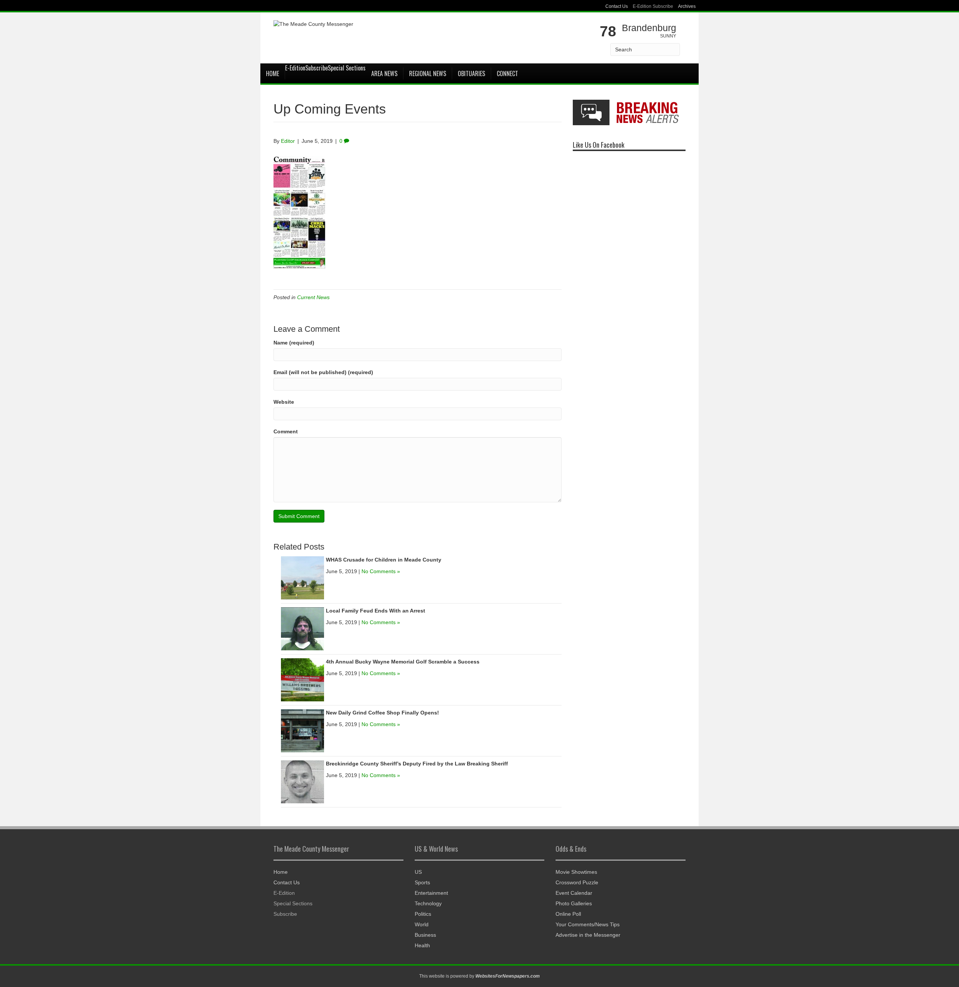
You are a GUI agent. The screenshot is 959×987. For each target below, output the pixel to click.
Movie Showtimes (576, 872)
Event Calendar (574, 893)
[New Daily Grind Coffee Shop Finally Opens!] (302, 731)
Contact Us (616, 6)
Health (422, 945)
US (418, 872)
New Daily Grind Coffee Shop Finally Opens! (382, 713)
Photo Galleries (574, 903)
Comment (285, 431)
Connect (507, 73)
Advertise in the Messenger (588, 935)
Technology (428, 903)
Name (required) (293, 343)
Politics (423, 914)
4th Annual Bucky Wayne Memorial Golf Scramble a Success (403, 662)
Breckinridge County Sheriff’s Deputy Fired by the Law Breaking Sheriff (417, 764)
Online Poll (568, 914)
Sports (422, 882)
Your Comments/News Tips (588, 924)
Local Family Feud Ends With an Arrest (375, 611)
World (422, 924)
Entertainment (431, 893)
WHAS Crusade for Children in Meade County (383, 560)
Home (272, 73)
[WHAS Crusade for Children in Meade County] (302, 578)
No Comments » (380, 571)
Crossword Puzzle (577, 882)
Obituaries (471, 73)
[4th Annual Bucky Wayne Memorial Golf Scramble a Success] (302, 680)
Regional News (427, 73)
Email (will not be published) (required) (323, 372)
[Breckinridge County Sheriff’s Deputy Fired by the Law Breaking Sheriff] (302, 782)
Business (425, 935)
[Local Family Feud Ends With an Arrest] (302, 629)
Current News (313, 297)
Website (283, 402)
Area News (384, 73)
